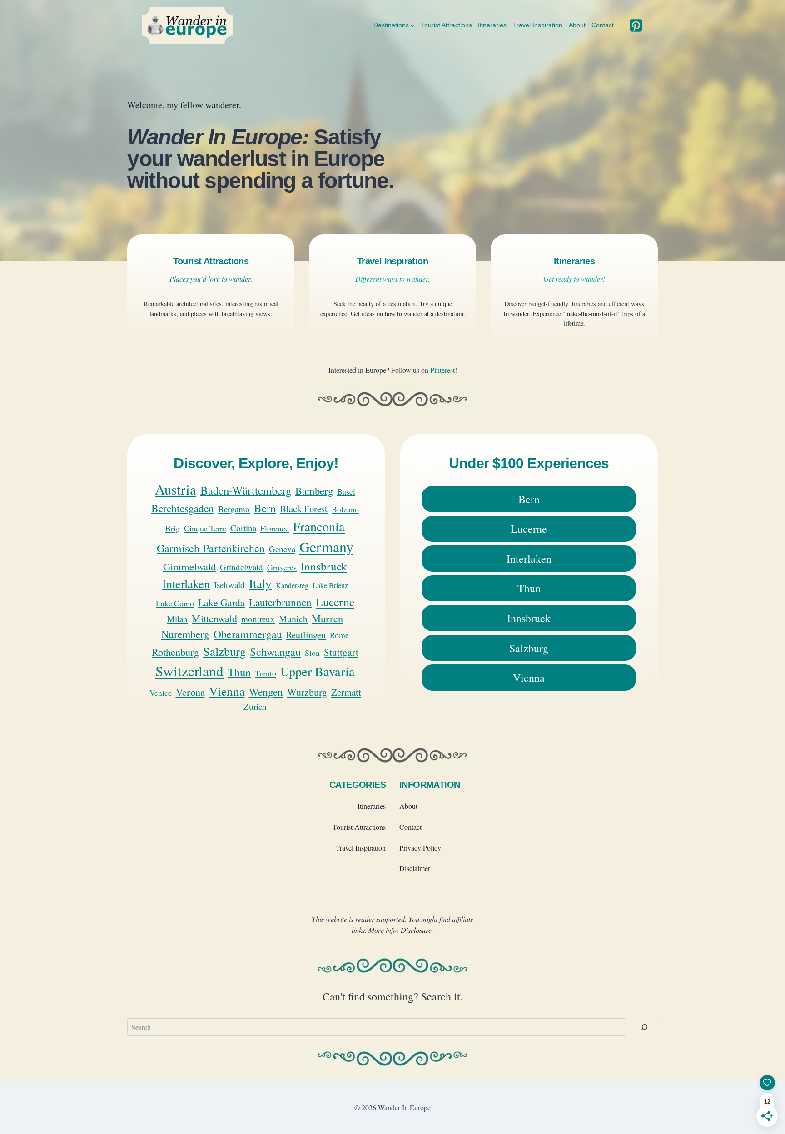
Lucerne (335, 601)
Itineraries (492, 25)
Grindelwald (241, 567)
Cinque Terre (205, 528)
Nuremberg (185, 634)
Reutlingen (306, 635)
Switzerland (189, 670)
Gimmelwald (189, 566)
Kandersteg (292, 585)
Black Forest (304, 508)
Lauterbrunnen (280, 602)
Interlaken (186, 583)
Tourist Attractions (446, 25)
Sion (312, 652)
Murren (327, 618)
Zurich (255, 706)
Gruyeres (282, 567)
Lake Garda (221, 602)
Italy (260, 583)
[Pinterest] (636, 25)
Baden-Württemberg (245, 490)
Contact (602, 25)
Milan (177, 618)
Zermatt (346, 692)
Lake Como (175, 603)
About (577, 25)
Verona (190, 691)
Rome (339, 634)
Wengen (266, 691)
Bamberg (314, 490)
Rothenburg (175, 652)
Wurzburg (307, 691)
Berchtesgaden (182, 508)
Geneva (282, 549)
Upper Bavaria (317, 671)
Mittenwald (214, 618)
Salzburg (224, 651)
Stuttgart (341, 652)
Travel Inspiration (537, 25)
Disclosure (416, 930)
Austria (175, 489)
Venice (160, 692)
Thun (239, 671)
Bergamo (234, 509)
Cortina (243, 528)
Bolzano (345, 509)
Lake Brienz (330, 585)
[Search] (644, 1027)
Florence (274, 528)
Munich (293, 619)
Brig (172, 528)
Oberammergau (248, 634)
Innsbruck (324, 566)
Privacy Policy (420, 847)
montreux (258, 618)
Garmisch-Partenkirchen (211, 548)
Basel (346, 491)
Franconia (319, 526)
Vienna (227, 691)
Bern (265, 507)
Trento (265, 673)
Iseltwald (229, 584)
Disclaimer (414, 868)
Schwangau (275, 651)
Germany (326, 546)
